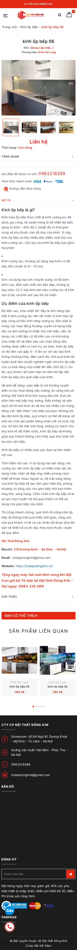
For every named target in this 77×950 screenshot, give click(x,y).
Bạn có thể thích (21, 615)
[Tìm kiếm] (60, 15)
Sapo (48, 945)
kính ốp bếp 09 (20, 686)
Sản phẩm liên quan (38, 631)
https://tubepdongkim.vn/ (34, 566)
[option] (38, 88)
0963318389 (51, 173)
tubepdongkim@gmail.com (30, 775)
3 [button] (42, 706)
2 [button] (37, 706)
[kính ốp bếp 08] (57, 660)
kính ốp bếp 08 (58, 686)
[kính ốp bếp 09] (19, 660)
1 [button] (33, 706)
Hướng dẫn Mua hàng (24, 188)
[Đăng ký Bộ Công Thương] (14, 905)
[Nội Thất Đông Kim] (31, 15)
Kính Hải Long (19, 682)
